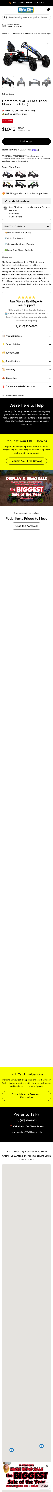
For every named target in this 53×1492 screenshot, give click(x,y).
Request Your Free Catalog (26, 461)
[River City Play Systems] (26, 10)
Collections (15, 33)
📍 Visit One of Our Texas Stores (27, 1126)
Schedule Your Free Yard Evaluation (26, 1096)
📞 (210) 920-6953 (26, 326)
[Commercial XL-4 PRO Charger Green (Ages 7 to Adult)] (33, 175)
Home (4, 33)
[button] (48, 10)
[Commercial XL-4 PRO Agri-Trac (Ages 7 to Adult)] (33, 185)
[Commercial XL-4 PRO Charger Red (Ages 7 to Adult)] (20, 175)
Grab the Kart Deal (26, 526)
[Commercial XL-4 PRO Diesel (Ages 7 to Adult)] (20, 185)
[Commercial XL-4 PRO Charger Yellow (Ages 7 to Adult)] (7, 185)
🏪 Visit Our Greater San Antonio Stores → (26, 313)
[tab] (15, 216)
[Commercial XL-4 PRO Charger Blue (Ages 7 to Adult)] (7, 175)
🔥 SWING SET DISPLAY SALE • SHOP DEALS (26, 3)
